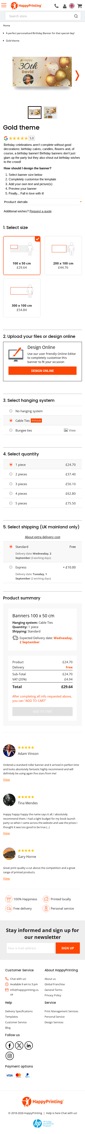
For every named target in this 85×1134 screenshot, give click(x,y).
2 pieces (21, 474)
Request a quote (41, 211)
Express (20, 567)
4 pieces (21, 493)
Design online (42, 371)
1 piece (20, 464)
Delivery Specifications (19, 1011)
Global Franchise (55, 984)
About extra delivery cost (42, 537)
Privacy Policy (53, 995)
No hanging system (29, 411)
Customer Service (16, 1022)
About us (50, 979)
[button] (77, 74)
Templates (11, 1016)
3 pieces (21, 484)
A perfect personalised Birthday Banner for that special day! (40, 33)
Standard (21, 547)
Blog (8, 1027)
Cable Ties (22, 420)
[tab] (42, 202)
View (72, 430)
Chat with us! (18, 979)
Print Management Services (61, 1011)
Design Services (54, 1022)
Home (6, 25)
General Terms (53, 990)
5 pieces (21, 503)
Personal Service (55, 1016)
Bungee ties (23, 430)
